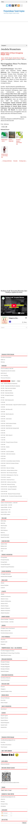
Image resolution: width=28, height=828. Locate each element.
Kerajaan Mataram (5, 664)
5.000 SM (3, 432)
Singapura (3, 689)
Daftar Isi (3, 359)
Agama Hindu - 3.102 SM (6, 505)
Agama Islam (4, 543)
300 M (6, 58)
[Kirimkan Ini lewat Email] (2, 126)
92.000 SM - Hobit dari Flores (7, 479)
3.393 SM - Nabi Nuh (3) (6, 425)
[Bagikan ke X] (5, 126)
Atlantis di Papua (4, 606)
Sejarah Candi (4, 641)
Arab (2, 550)
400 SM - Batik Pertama (6, 390)
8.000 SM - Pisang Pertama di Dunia (9, 442)
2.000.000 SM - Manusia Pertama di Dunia (10, 493)
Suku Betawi (4, 709)
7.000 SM (3, 439)
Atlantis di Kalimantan (6, 601)
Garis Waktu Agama (5, 514)
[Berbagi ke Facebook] (6, 126)
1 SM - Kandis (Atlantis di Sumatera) (9, 383)
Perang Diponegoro (5, 564)
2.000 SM (3, 416)
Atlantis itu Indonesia (6, 596)
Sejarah (10, 58)
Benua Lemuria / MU (5, 630)
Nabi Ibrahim (4, 525)
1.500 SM (3, 407)
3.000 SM (3, 421)
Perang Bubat (4, 557)
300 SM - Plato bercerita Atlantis (8, 388)
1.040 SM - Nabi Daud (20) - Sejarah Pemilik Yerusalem (13, 404)
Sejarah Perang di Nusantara (7, 566)
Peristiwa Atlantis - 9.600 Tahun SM (19, 142)
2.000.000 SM (4, 491)
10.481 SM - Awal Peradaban (7, 451)
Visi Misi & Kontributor (6, 357)
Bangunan (3, 644)
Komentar (5, 815)
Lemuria (3, 587)
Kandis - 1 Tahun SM (11, 140)
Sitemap (3, 362)
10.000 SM (3, 449)
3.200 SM (3, 430)
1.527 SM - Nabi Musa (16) (6, 409)
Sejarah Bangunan (5, 722)
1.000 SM (3, 402)
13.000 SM (3, 458)
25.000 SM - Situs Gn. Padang (7, 468)
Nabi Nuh (3, 523)
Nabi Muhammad (5, 535)
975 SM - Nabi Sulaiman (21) (7, 400)
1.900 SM (3, 411)
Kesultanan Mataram (5, 677)
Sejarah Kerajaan (5, 671)
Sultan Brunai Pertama (6, 655)
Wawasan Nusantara (5, 378)
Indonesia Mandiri (5, 764)
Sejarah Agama (4, 715)
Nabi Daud (3, 528)
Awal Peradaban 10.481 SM (7, 368)
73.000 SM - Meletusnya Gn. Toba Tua (9, 475)
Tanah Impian (4, 747)
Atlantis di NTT (4, 603)
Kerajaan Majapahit (5, 666)
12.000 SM (3, 456)
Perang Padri (4, 562)
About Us (3, 799)
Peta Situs (3, 742)
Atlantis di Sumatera (5, 610)
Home (2, 58)
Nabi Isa (3, 532)
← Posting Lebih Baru (7, 161)
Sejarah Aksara (16, 58)
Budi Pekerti (4, 373)
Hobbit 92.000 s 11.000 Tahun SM (4, 156)
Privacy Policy (4, 804)
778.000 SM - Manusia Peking (8, 484)
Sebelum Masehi (5, 381)
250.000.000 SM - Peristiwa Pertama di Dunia (11, 496)
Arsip (18, 381)
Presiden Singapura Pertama (7, 650)
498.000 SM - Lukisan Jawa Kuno (8, 482)
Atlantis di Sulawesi (5, 608)
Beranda (15, 161)
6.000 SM (3, 437)
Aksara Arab (4, 548)
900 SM (2, 397)
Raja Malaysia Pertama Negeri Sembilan (10, 653)
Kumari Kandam (4, 585)
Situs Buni (3, 639)
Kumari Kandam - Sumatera (7, 619)
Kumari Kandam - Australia (7, 621)
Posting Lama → (23, 161)
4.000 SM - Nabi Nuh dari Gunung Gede (10, 428)
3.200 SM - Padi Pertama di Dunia (8, 423)
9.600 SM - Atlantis (5, 447)
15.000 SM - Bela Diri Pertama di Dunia (10, 463)
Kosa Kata (3, 700)
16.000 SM (3, 465)
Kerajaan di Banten (5, 669)
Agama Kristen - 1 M (5, 509)
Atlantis (2, 583)
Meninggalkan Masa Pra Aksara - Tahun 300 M (14, 64)
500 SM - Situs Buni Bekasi (7, 393)
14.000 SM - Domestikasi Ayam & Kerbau (10, 461)
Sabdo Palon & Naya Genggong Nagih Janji (12, 53)
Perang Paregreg (5, 559)
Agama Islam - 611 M (5, 512)
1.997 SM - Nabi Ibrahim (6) (7, 414)
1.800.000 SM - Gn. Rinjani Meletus (9, 486)
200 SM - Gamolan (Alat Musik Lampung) (10, 386)
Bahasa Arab (4, 546)
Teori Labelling (4, 375)
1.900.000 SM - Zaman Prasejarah (8, 489)
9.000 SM (3, 444)
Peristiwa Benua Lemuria (7, 633)
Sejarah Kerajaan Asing (6, 691)
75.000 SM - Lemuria (5, 477)
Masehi (13, 381)
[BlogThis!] (3, 126)
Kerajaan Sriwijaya (5, 662)
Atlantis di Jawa (4, 599)
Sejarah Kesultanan (5, 680)
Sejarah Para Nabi (5, 537)
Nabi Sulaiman (4, 530)
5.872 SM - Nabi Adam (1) (6, 435)
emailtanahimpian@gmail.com (8, 740)
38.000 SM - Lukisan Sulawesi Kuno (9, 470)
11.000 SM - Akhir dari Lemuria (8, 454)
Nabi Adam (3, 521)
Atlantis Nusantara (5, 613)
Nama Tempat (4, 702)
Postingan (5, 813)
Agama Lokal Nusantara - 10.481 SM (9, 502)
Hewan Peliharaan (5, 698)
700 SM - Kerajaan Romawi (7, 395)
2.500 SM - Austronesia (6, 418)
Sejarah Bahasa (4, 720)
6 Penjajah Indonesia (5, 574)
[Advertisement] (14, 29)
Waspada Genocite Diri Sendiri (8, 370)
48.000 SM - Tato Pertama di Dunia (9, 472)
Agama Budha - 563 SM (6, 507)
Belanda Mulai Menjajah (6, 576)
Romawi (3, 686)
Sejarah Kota (4, 727)
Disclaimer (3, 806)
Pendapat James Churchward (8, 628)
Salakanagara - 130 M (4, 140)
